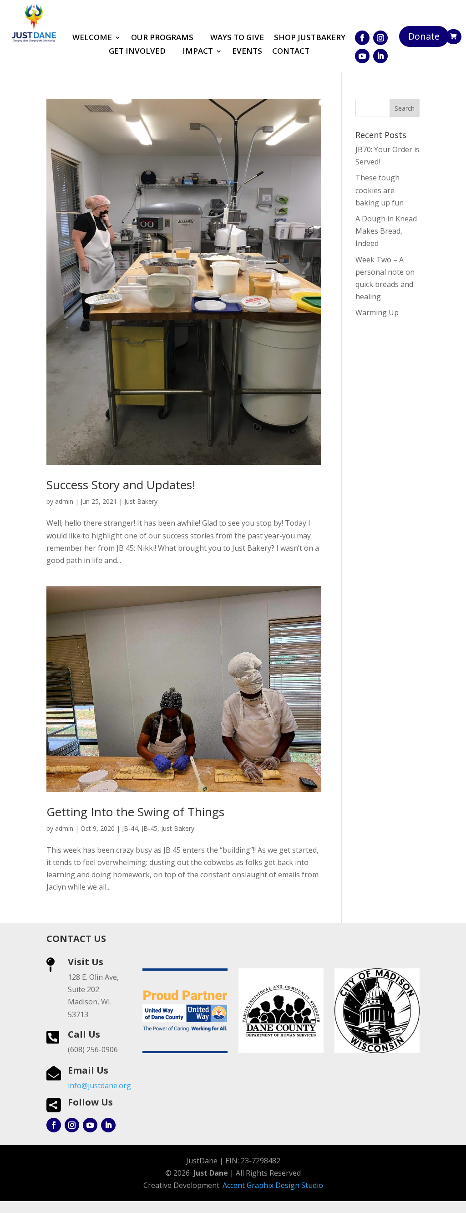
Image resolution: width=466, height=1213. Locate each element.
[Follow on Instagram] (380, 38)
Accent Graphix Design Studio (273, 1185)
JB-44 (130, 828)
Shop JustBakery (309, 38)
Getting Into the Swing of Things (135, 812)
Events (247, 52)
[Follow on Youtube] (362, 56)
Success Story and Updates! (120, 484)
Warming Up (377, 312)
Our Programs (162, 38)
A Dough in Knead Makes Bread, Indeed (386, 231)
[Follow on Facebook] (362, 38)
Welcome (92, 38)
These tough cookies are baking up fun (379, 190)
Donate (424, 36)
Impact (197, 52)
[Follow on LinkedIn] (380, 56)
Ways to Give (237, 38)
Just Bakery (140, 501)
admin (64, 501)
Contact (290, 52)
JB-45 (149, 828)
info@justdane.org (99, 1085)
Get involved (137, 52)
